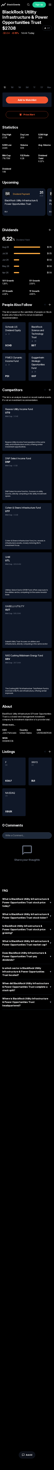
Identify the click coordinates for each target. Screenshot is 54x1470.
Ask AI (29, 1455)
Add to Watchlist (27, 100)
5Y (42, 87)
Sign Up (39, 4)
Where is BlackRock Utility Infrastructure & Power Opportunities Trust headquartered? (27, 1002)
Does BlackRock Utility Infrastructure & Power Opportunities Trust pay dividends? (27, 956)
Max (49, 87)
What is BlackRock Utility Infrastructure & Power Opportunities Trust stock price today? (27, 902)
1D (5, 87)
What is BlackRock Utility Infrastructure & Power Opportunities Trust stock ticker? (27, 916)
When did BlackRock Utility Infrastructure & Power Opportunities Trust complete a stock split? (27, 987)
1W (12, 87)
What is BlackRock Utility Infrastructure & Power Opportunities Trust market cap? (27, 943)
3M (27, 87)
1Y (34, 87)
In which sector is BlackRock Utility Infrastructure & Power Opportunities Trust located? (27, 972)
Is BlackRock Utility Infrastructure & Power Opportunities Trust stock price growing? (27, 929)
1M (19, 87)
